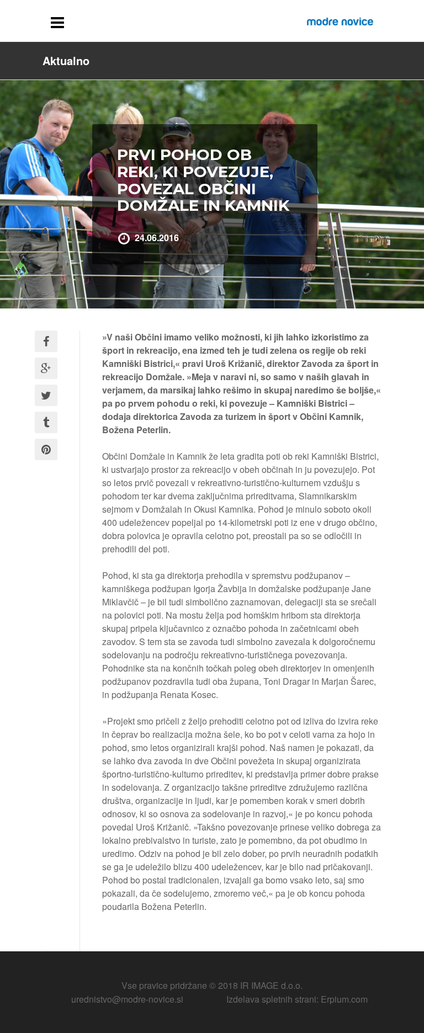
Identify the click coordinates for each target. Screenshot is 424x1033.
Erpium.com (344, 999)
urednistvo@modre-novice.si (127, 999)
